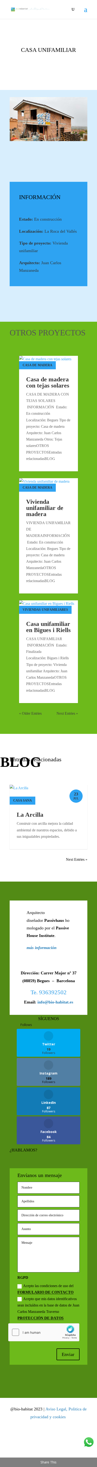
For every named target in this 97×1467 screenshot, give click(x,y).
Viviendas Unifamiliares (45, 609)
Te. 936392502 (49, 992)
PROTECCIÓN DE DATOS (40, 1318)
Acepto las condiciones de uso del (45, 1289)
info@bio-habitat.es (55, 1002)
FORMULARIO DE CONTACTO (45, 1292)
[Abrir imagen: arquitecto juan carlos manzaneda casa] (48, 119)
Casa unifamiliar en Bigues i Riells (48, 626)
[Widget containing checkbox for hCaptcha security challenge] (43, 1332)
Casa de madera (37, 365)
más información (42, 947)
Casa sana (22, 800)
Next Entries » (67, 713)
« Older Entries (30, 713)
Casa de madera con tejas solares (47, 382)
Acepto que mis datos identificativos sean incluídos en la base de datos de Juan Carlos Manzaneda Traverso (48, 1308)
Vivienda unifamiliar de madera (44, 507)
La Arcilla (30, 814)
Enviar (68, 1354)
